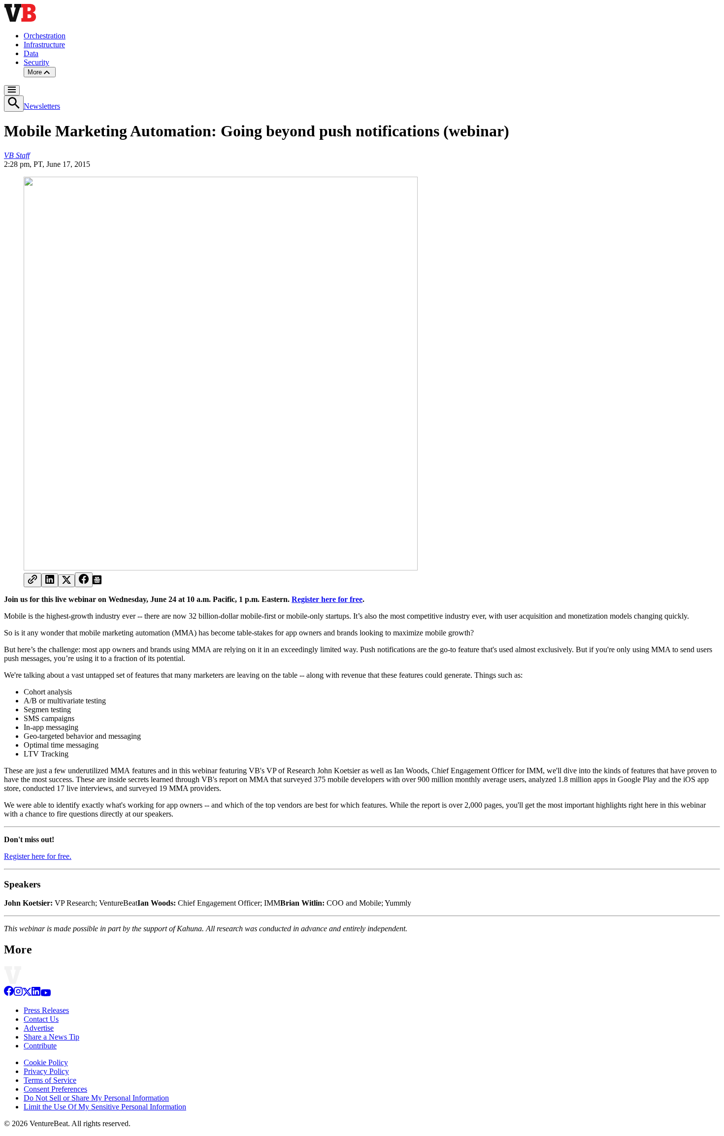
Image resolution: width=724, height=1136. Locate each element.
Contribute (40, 1045)
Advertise (39, 1028)
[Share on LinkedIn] (49, 580)
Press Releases (46, 1010)
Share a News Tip (51, 1037)
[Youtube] (45, 993)
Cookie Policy (46, 1062)
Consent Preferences (55, 1089)
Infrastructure (44, 44)
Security (36, 62)
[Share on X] (66, 580)
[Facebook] (9, 993)
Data (31, 53)
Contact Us (41, 1019)
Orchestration (45, 36)
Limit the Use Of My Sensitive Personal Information (105, 1107)
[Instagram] (18, 993)
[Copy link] (32, 580)
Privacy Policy (46, 1071)
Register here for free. (37, 856)
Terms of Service (50, 1080)
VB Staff (17, 155)
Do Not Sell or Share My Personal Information (96, 1098)
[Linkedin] (36, 993)
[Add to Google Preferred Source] (97, 581)
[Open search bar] (14, 103)
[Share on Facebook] (84, 579)
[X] (27, 993)
